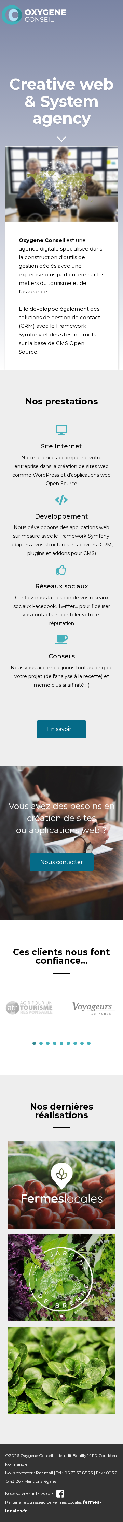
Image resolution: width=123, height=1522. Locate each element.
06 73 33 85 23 (78, 1472)
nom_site (34, 15)
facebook (45, 1493)
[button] (34, 1043)
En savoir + (61, 729)
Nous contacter (61, 862)
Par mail (44, 1472)
